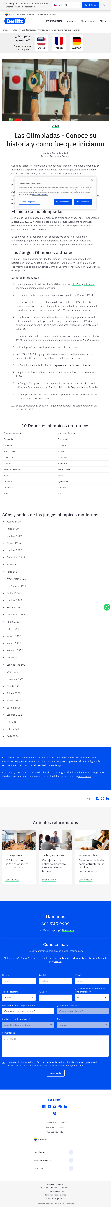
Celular (43, 992)
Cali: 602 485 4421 (54, 1132)
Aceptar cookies (83, 202)
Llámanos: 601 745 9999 (55, 1122)
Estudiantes (39, 1152)
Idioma (60, 1019)
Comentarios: (9, 1032)
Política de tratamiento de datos (76, 958)
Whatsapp (68, 930)
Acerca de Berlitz (42, 1160)
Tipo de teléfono (10, 991)
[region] (55, 193)
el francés (89, 283)
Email (78, 975)
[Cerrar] (92, 180)
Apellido (44, 975)
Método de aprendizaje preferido (19, 1005)
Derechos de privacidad (29, 202)
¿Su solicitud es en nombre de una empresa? (90, 990)
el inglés (76, 283)
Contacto (38, 1168)
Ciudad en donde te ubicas (16, 1019)
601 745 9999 (55, 924)
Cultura (55, 125)
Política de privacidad (40, 194)
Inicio (6, 30)
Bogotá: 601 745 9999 (54, 1127)
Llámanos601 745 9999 (47, 14)
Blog (15, 30)
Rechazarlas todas (63, 202)
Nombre (7, 975)
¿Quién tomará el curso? (70, 1005)
